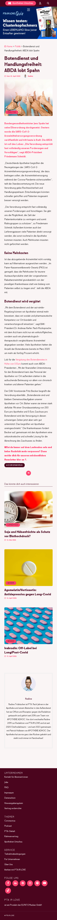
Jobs (6, 782)
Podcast (8, 826)
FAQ (6, 787)
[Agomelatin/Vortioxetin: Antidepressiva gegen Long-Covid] (28, 585)
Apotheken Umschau (22, 3)
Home (10, 46)
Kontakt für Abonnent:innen (16, 777)
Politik (18, 46)
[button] (28, 23)
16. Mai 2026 (11, 540)
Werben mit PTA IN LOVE (15, 870)
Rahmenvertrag (11, 836)
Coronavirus (9, 821)
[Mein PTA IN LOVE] (40, 3)
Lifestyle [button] (13, 525)
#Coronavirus (14, 465)
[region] (28, 23)
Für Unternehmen (12, 859)
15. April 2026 (11, 656)
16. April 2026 (11, 598)
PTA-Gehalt (9, 831)
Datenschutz (9, 798)
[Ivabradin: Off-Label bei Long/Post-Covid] (28, 643)
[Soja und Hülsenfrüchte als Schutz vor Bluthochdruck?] (28, 527)
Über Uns (8, 864)
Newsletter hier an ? (15, 460)
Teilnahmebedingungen (14, 854)
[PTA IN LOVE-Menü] (28, 9)
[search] (48, 3)
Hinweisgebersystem (13, 803)
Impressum (9, 793)
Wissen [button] (11, 583)
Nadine (30, 76)
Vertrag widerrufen (12, 808)
